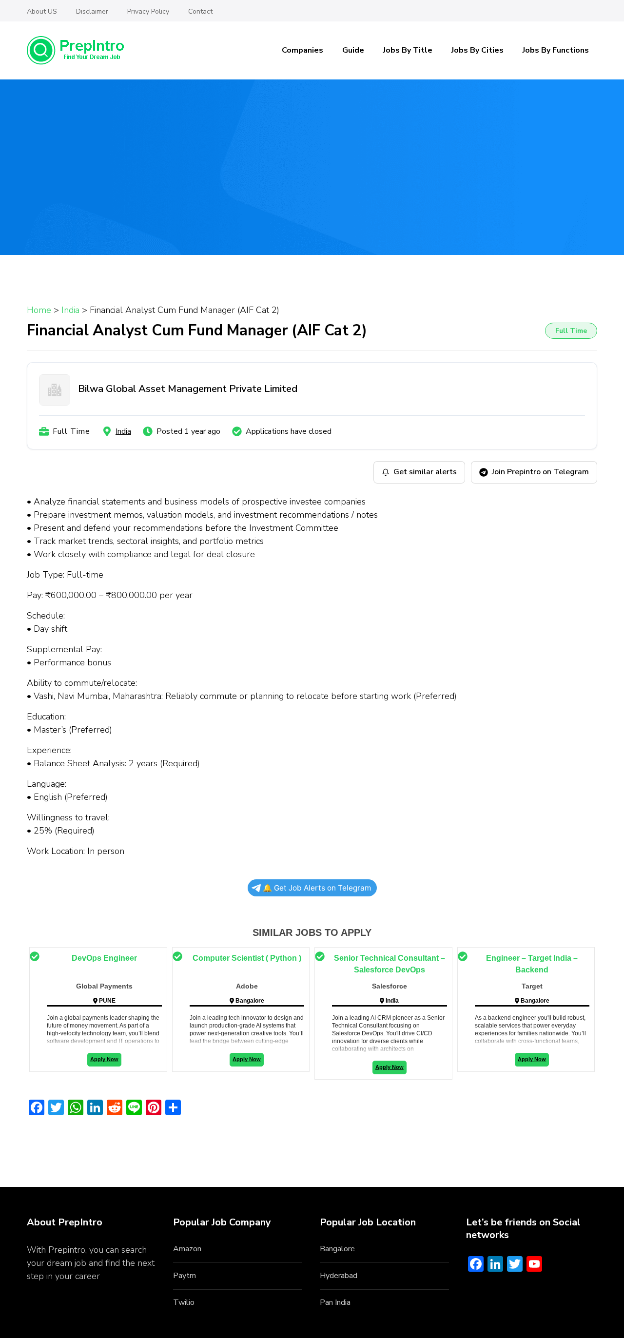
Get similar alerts (425, 471)
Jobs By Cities (477, 50)
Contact (200, 11)
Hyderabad (338, 1275)
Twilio (184, 1302)
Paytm (184, 1275)
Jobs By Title (407, 50)
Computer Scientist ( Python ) (247, 958)
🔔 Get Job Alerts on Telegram (317, 887)
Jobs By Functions (556, 50)
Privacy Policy (148, 11)
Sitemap (43, 1289)
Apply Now (104, 1059)
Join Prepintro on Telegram (540, 471)
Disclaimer (92, 11)
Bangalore (337, 1248)
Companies (302, 50)
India (123, 431)
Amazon (187, 1248)
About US (42, 11)
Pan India (335, 1302)
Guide (353, 50)
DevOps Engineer (104, 958)
